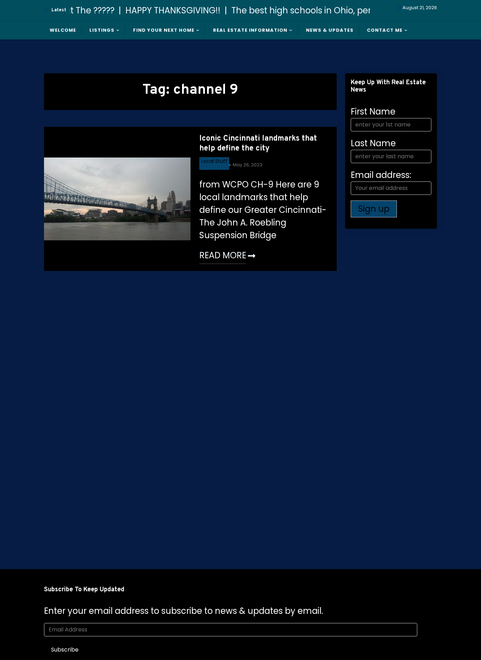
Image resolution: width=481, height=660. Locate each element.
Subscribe (65, 650)
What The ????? (76, 10)
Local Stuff (214, 161)
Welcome (63, 30)
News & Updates (330, 30)
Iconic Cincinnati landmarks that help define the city (258, 144)
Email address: (381, 175)
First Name (373, 111)
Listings (101, 30)
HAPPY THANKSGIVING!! (166, 10)
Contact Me (384, 30)
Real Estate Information (250, 30)
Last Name (373, 143)
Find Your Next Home (163, 30)
